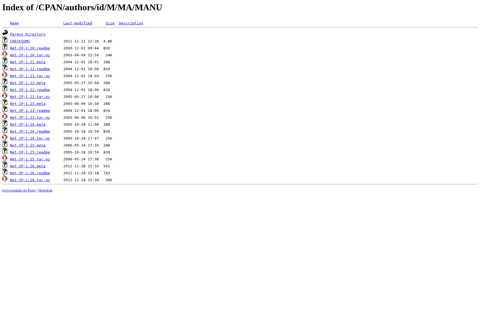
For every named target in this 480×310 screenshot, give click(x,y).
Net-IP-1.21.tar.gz (30, 76)
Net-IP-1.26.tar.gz (30, 180)
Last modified (77, 23)
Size (110, 23)
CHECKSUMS (20, 41)
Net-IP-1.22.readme (30, 90)
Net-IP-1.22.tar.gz (30, 97)
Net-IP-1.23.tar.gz (30, 117)
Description (131, 23)
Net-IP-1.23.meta (28, 104)
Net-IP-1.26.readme (30, 173)
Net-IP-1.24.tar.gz (30, 138)
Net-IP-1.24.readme (30, 131)
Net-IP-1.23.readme (30, 111)
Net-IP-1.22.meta (28, 83)
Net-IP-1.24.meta (28, 124)
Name (14, 23)
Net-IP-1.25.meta (28, 145)
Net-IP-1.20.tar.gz (30, 55)
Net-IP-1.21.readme (30, 69)
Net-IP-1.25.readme (30, 152)
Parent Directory (28, 34)
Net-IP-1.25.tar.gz (30, 159)
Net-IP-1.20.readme (30, 48)
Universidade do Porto (19, 190)
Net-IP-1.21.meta (28, 62)
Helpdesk (45, 190)
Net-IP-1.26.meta (28, 166)
